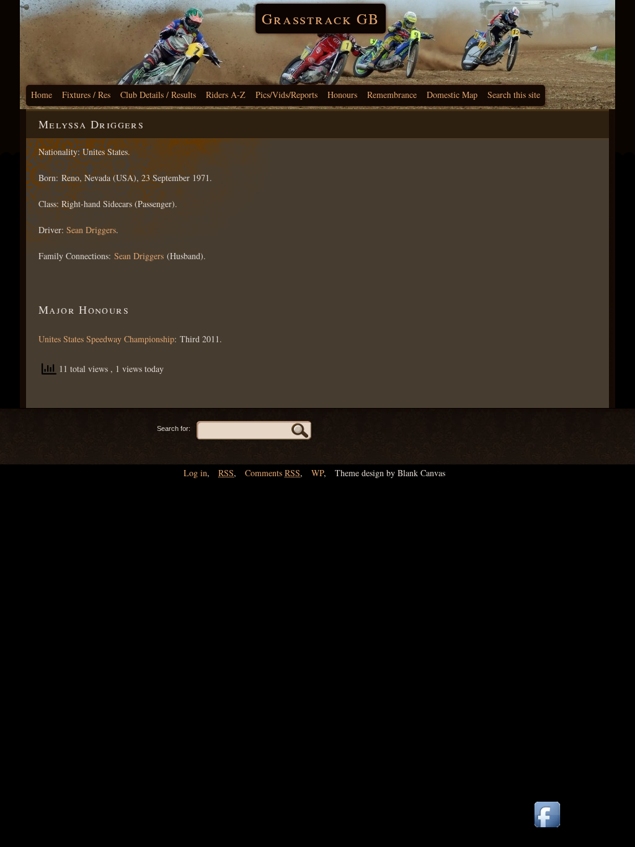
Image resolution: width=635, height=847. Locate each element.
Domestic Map (452, 94)
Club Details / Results (158, 94)
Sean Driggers (91, 230)
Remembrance (392, 94)
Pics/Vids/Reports (286, 94)
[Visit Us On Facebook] (547, 828)
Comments (272, 473)
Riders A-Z (226, 94)
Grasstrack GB (321, 19)
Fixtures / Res (86, 94)
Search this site (513, 94)
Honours (342, 94)
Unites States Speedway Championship (106, 339)
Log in (195, 473)
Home (41, 94)
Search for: (173, 428)
